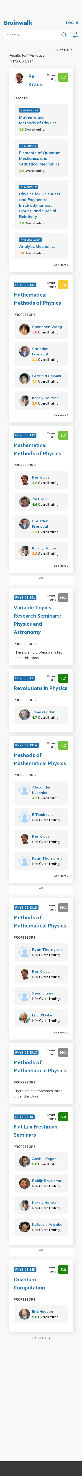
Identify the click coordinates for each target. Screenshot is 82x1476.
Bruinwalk (18, 23)
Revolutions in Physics (40, 689)
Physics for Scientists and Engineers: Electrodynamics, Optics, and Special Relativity (39, 205)
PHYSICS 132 (29, 110)
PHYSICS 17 (28, 146)
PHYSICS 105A (30, 239)
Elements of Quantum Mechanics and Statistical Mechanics (40, 158)
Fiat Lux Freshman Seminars (35, 1131)
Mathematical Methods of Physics (37, 120)
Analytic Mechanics (37, 246)
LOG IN (72, 23)
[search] (32, 35)
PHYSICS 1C (29, 187)
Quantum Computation (29, 1284)
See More (60, 264)
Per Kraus (35, 81)
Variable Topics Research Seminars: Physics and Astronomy (37, 620)
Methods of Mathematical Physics (40, 760)
